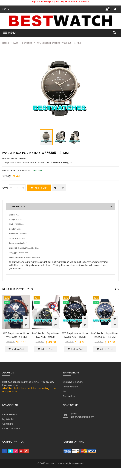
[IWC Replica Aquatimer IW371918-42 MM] (46, 311)
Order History (9, 414)
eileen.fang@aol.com (82, 416)
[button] (89, 51)
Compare (7, 423)
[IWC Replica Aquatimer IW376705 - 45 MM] (75, 311)
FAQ (65, 391)
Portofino (27, 42)
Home (5, 42)
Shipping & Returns (73, 382)
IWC (15, 42)
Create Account (11, 428)
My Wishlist (8, 419)
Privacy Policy (70, 386)
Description (17, 206)
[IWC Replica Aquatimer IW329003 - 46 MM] (105, 311)
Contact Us (69, 396)
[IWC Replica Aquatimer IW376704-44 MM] (16, 311)
